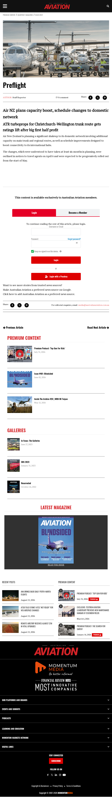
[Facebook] (47, 774)
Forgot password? (74, 239)
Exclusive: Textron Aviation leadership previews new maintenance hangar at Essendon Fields (93, 610)
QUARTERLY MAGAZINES (25, 15)
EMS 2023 (25, 461)
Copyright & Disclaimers (40, 785)
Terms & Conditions (73, 785)
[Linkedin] (56, 774)
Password (34, 239)
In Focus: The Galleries (30, 440)
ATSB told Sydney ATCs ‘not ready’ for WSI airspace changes (37, 609)
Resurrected (26, 483)
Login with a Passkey (58, 276)
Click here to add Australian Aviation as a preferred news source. (39, 294)
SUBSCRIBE (56, 760)
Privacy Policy (58, 785)
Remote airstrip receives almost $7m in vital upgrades (36, 625)
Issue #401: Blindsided (43, 373)
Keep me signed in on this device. (46, 251)
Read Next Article (96, 327)
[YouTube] (64, 774)
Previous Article (14, 327)
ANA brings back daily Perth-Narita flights (36, 593)
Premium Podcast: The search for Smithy (91, 628)
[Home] (56, 650)
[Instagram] (60, 774)
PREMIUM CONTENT (9, 15)
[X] (51, 774)
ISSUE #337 (39, 15)
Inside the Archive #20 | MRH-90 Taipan (51, 398)
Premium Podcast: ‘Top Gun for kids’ (49, 348)
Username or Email (56, 226)
